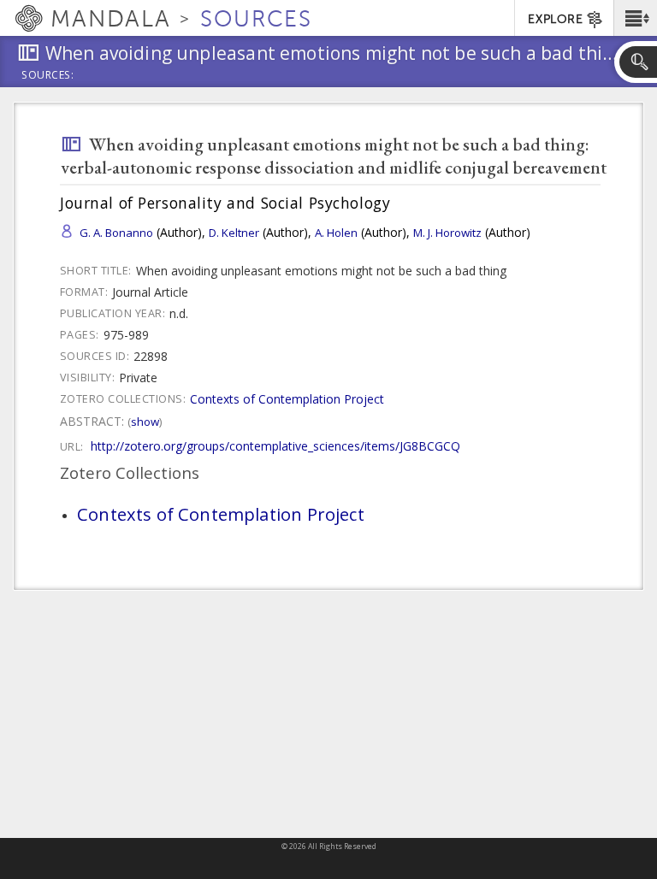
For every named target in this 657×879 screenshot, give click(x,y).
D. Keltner (234, 232)
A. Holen (336, 232)
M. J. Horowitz (447, 232)
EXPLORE (555, 19)
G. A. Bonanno (116, 232)
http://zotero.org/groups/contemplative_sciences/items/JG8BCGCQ (275, 446)
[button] (635, 18)
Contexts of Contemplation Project (287, 399)
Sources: (47, 76)
